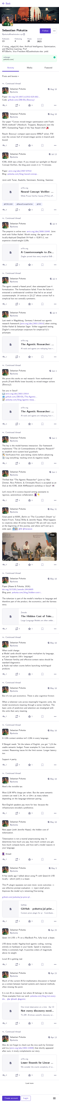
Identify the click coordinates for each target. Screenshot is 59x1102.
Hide (52, 535)
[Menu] (54, 30)
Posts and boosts (9, 76)
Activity (10, 67)
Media (29, 67)
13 (3, 41)
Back (8, 3)
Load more (29, 1083)
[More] (55, 105)
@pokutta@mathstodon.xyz (12, 34)
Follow (45, 30)
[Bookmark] (42, 105)
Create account (11, 1098)
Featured (48, 67)
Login (25, 1098)
